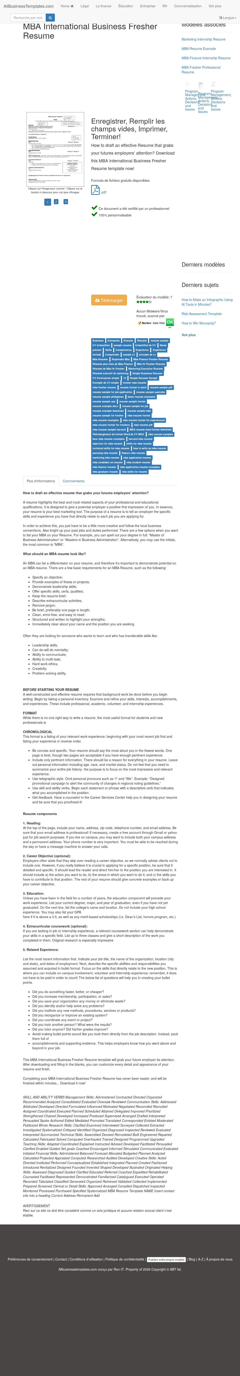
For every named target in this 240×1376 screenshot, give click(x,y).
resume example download (108, 410)
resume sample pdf (161, 387)
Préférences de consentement (30, 1259)
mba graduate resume (105, 471)
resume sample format (132, 401)
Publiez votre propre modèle (166, 1259)
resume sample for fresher (108, 415)
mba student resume (138, 462)
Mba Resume (100, 359)
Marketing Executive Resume (145, 368)
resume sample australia (150, 392)
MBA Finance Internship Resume (206, 58)
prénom (97, 350)
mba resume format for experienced (144, 420)
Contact (61, 1259)
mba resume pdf (143, 425)
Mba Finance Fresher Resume (150, 359)
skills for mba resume (139, 443)
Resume (128, 340)
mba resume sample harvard (109, 429)
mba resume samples (160, 434)
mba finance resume (104, 467)
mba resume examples (106, 420)
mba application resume (137, 457)
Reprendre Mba (121, 359)
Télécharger (111, 300)
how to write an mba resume (149, 448)
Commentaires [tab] (74, 480)
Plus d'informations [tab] (41, 480)
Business (98, 340)
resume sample (160, 340)
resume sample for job (135, 406)
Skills (108, 350)
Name (163, 345)
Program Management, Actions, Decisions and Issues (221, 100)
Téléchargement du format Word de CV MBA (118, 434)
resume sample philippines (108, 396)
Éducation (125, 6)
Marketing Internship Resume (203, 39)
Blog (192, 1259)
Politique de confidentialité (124, 1259)
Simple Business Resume (147, 373)
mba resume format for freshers (111, 425)
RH (164, 6)
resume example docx (105, 406)
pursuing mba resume (105, 453)
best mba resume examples (109, 439)
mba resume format (139, 415)
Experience (142, 350)
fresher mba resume (134, 382)
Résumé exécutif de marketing (110, 373)
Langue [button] (228, 17)
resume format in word (133, 387)
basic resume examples (141, 396)
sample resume (122, 345)
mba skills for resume (134, 471)
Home (66, 6)
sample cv (129, 354)
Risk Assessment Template (202, 313)
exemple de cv (147, 354)
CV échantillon (101, 345)
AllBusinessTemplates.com (29, 6)
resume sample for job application (112, 392)
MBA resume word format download (150, 429)
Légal (85, 6)
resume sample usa (104, 401)
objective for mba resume (107, 443)
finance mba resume (133, 453)
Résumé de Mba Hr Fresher (108, 368)
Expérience (159, 350)
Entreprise (147, 6)
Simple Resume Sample (144, 378)
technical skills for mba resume (111, 448)
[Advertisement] (100, 75)
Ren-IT (119, 1269)
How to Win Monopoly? (199, 323)
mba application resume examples (140, 467)
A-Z (200, 1259)
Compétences (124, 350)
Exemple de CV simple (106, 382)
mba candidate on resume (108, 462)
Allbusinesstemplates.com (78, 1269)
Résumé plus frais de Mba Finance (113, 364)
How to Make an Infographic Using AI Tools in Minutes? (207, 302)
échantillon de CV (145, 345)
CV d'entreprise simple (106, 378)
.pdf (103, 192)
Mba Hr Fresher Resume (151, 364)
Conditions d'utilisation (86, 1259)
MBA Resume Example (199, 48)
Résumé (142, 340)
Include (97, 354)
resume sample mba (139, 410)
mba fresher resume (104, 387)
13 (124, 378)
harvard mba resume (141, 439)
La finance (103, 6)
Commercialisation (188, 6)
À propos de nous (219, 1259)
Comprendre (112, 354)
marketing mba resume (106, 457)
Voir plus (215, 6)
